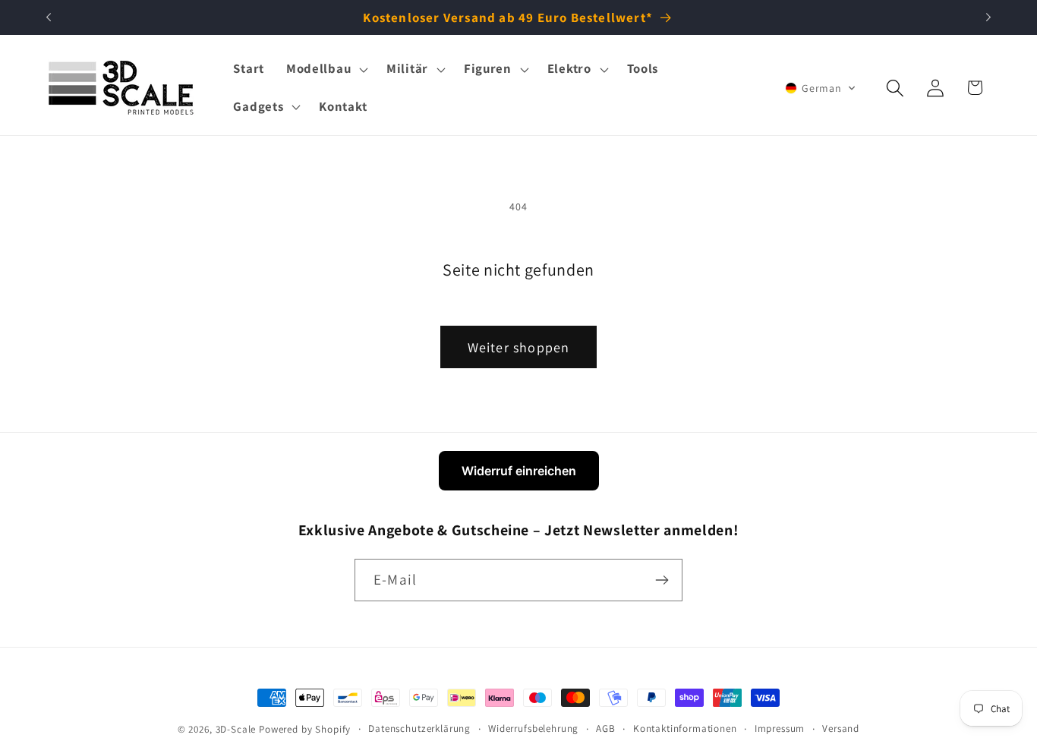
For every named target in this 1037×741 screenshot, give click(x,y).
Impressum (780, 728)
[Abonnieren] (661, 580)
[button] (325, 69)
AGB (606, 728)
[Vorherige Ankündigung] (48, 17)
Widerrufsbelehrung (533, 728)
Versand (840, 728)
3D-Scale (236, 729)
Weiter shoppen (519, 347)
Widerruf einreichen (519, 470)
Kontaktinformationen (685, 728)
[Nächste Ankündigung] (988, 17)
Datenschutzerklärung (419, 728)
